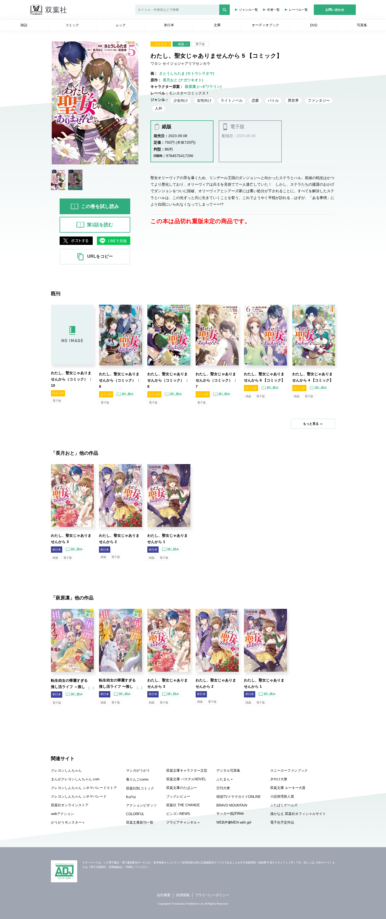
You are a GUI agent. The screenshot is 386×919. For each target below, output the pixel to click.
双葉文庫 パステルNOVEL (186, 779)
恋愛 (255, 100)
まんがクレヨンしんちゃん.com (75, 779)
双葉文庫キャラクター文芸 (186, 770)
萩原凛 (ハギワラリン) (203, 86)
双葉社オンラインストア (69, 805)
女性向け (204, 100)
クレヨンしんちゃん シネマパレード (79, 796)
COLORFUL (135, 814)
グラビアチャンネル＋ (183, 822)
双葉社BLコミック (140, 788)
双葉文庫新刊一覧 (139, 822)
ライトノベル (232, 100)
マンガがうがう (138, 770)
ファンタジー (319, 100)
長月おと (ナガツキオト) (183, 80)
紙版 (181, 44)
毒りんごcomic (137, 779)
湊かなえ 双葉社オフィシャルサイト (298, 814)
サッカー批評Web (230, 813)
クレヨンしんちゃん (66, 770)
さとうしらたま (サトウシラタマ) (186, 73)
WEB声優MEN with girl (233, 822)
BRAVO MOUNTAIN (231, 805)
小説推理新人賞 (282, 796)
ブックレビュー (178, 796)
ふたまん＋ (224, 779)
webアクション (62, 814)
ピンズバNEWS (178, 814)
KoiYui (131, 797)
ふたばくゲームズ (284, 805)
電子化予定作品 (282, 822)
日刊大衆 (223, 788)
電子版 (200, 44)
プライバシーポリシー (212, 895)
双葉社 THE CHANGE (183, 805)
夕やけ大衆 (278, 779)
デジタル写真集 (228, 770)
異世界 (293, 100)
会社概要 (163, 895)
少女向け (180, 100)
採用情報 (183, 895)
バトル (273, 100)
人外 (158, 108)
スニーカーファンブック (289, 770)
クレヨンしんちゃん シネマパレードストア (84, 788)
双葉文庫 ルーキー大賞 (287, 788)
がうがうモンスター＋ (68, 822)
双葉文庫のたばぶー (181, 788)
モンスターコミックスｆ (189, 93)
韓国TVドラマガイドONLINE (238, 797)
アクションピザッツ (141, 805)
